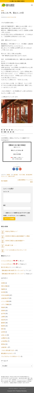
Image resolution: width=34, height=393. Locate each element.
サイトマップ (23, 388)
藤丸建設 (16, 174)
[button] (32, 5)
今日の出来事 (5, 295)
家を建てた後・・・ (11, 245)
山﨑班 (3, 316)
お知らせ (3, 335)
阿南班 (3, 307)
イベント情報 (5, 301)
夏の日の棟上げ (5, 267)
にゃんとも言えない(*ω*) (9, 260)
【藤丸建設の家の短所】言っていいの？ (12, 270)
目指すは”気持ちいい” (11, 231)
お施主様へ (4, 347)
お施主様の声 (5, 298)
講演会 (3, 344)
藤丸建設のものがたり (7, 353)
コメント (6, 191)
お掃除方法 (4, 338)
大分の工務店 (22, 174)
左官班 (3, 332)
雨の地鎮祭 (4, 181)
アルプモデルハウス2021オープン (10, 356)
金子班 (3, 313)
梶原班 (3, 326)
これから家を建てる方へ (8, 350)
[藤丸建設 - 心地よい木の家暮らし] (9, 5)
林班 (2, 329)
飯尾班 (2, 10)
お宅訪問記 (4, 341)
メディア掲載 (5, 304)
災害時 (3, 283)
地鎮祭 (3, 289)
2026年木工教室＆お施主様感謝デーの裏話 (17, 236)
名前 (4, 205)
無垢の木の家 (11, 176)
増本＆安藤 (4, 286)
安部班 (3, 310)
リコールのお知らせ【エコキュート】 (16, 250)
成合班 (3, 319)
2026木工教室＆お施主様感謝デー (15, 240)
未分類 (3, 292)
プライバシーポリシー (13, 388)
